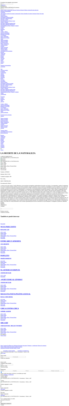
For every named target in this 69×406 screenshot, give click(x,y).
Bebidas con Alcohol (5, 34)
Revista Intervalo (34, 10)
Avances (2, 61)
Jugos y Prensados (4, 36)
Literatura (34, 13)
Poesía (38, 13)
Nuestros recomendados (6, 11)
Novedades (3, 14)
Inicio (2, 345)
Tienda (2, 346)
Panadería (3, 26)
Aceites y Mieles (4, 31)
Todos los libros (4, 16)
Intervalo (9, 346)
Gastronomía (10, 10)
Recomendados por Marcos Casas (8, 20)
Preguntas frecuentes (22, 345)
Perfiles (2, 57)
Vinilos (5, 10)
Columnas (3, 54)
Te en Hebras (3, 35)
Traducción (3, 53)
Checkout (3, 395)
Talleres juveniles (4, 41)
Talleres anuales (4, 48)
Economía (12, 13)
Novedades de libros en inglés (7, 17)
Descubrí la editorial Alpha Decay (8, 24)
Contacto (2, 147)
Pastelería (3, 29)
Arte (2, 13)
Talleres (26, 10)
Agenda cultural (4, 49)
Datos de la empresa (42, 345)
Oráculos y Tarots (4, 19)
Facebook (7, 348)
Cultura (2, 59)
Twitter (18, 348)
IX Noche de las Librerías (6, 114)
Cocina (2, 28)
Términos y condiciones (32, 345)
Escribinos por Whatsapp (12, 345)
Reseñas (2, 52)
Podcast (2, 55)
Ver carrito (3, 389)
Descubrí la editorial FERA (6, 18)
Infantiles (26, 13)
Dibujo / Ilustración (5, 43)
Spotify (15, 348)
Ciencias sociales (6, 13)
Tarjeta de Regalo (20, 10)
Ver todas (42, 13)
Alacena (14, 10)
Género (22, 13)
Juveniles (30, 13)
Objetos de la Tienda (5, 37)
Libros (2, 10)
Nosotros (2, 146)
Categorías (3, 12)
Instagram (3, 348)
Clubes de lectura (4, 47)
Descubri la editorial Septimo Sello (8, 23)
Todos (2, 30)
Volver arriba (3, 335)
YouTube (2, 58)
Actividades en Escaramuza (6, 51)
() (4, 5)
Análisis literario (4, 45)
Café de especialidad (5, 33)
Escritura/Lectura (4, 42)
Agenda (29, 10)
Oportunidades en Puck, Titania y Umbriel (10, 25)
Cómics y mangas (4, 22)
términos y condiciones (9, 374)
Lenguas (2, 46)
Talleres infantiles (4, 40)
